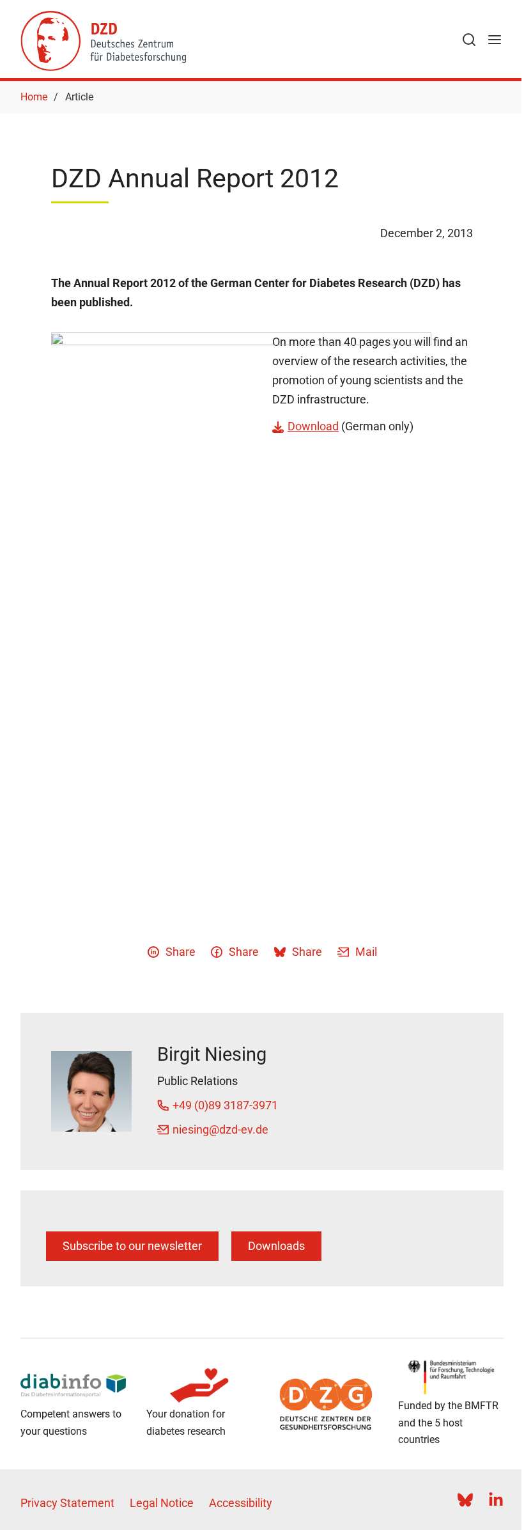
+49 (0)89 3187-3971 (225, 1105)
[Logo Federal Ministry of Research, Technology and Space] (451, 1377)
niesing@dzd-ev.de (220, 1129)
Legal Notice (162, 1503)
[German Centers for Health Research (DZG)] (325, 1404)
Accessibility (240, 1503)
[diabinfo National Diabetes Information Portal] (73, 1385)
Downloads (276, 1246)
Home (33, 97)
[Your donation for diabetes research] (199, 1385)
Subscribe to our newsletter (132, 1246)
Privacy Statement (67, 1503)
